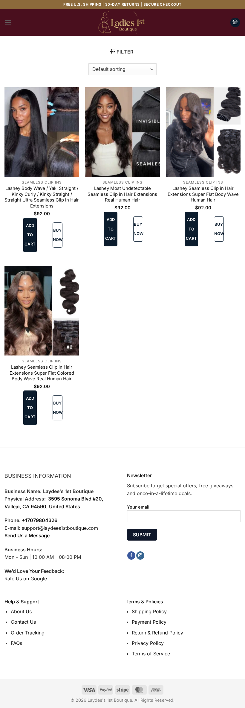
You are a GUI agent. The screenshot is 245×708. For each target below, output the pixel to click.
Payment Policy (149, 622)
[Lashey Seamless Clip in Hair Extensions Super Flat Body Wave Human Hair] (203, 132)
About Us (21, 611)
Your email (138, 506)
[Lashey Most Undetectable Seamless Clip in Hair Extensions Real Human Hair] (122, 132)
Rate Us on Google (25, 579)
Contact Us (23, 622)
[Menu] (8, 22)
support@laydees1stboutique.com (60, 528)
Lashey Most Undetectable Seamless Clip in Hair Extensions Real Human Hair (122, 194)
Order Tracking (28, 633)
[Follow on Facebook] (131, 555)
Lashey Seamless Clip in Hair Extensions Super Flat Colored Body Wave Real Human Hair (42, 373)
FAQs (16, 643)
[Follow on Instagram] (140, 555)
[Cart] (235, 23)
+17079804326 (39, 520)
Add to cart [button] (30, 234)
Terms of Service (151, 654)
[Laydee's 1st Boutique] (122, 22)
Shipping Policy (149, 611)
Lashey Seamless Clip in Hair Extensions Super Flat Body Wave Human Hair (203, 194)
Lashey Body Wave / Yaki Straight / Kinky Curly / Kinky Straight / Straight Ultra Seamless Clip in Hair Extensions (41, 197)
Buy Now (57, 235)
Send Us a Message (27, 535)
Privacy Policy (148, 643)
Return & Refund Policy (157, 633)
